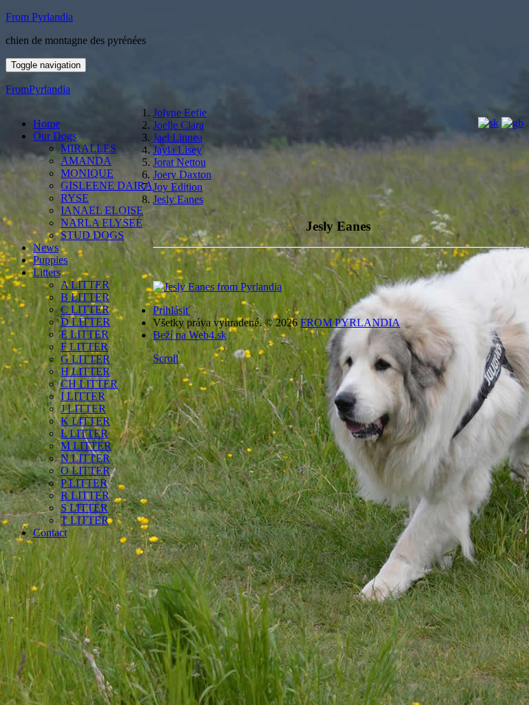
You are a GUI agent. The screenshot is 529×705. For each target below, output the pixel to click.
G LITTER (85, 359)
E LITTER (85, 334)
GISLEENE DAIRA (107, 185)
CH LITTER (89, 384)
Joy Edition (178, 187)
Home (46, 123)
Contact (50, 532)
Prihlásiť (171, 310)
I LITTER (83, 396)
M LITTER (86, 446)
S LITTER (84, 508)
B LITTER (85, 297)
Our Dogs (54, 136)
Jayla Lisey (177, 150)
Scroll (165, 358)
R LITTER (85, 495)
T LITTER (85, 520)
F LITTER (84, 346)
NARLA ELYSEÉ (102, 223)
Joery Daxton (182, 174)
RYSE (75, 198)
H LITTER (85, 371)
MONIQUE (87, 173)
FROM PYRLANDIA (350, 322)
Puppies (50, 260)
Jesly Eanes (178, 199)
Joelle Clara (178, 125)
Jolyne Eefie (180, 112)
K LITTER (85, 421)
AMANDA (86, 161)
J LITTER (83, 408)
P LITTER (84, 483)
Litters (47, 272)
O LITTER (85, 470)
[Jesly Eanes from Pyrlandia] (217, 287)
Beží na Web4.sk (190, 335)
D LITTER (85, 322)
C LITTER (85, 309)
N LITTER (85, 458)
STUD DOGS (92, 235)
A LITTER (85, 285)
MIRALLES (88, 148)
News (46, 247)
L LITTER (84, 433)
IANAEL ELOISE (102, 210)
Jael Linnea (178, 137)
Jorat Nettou (179, 162)
